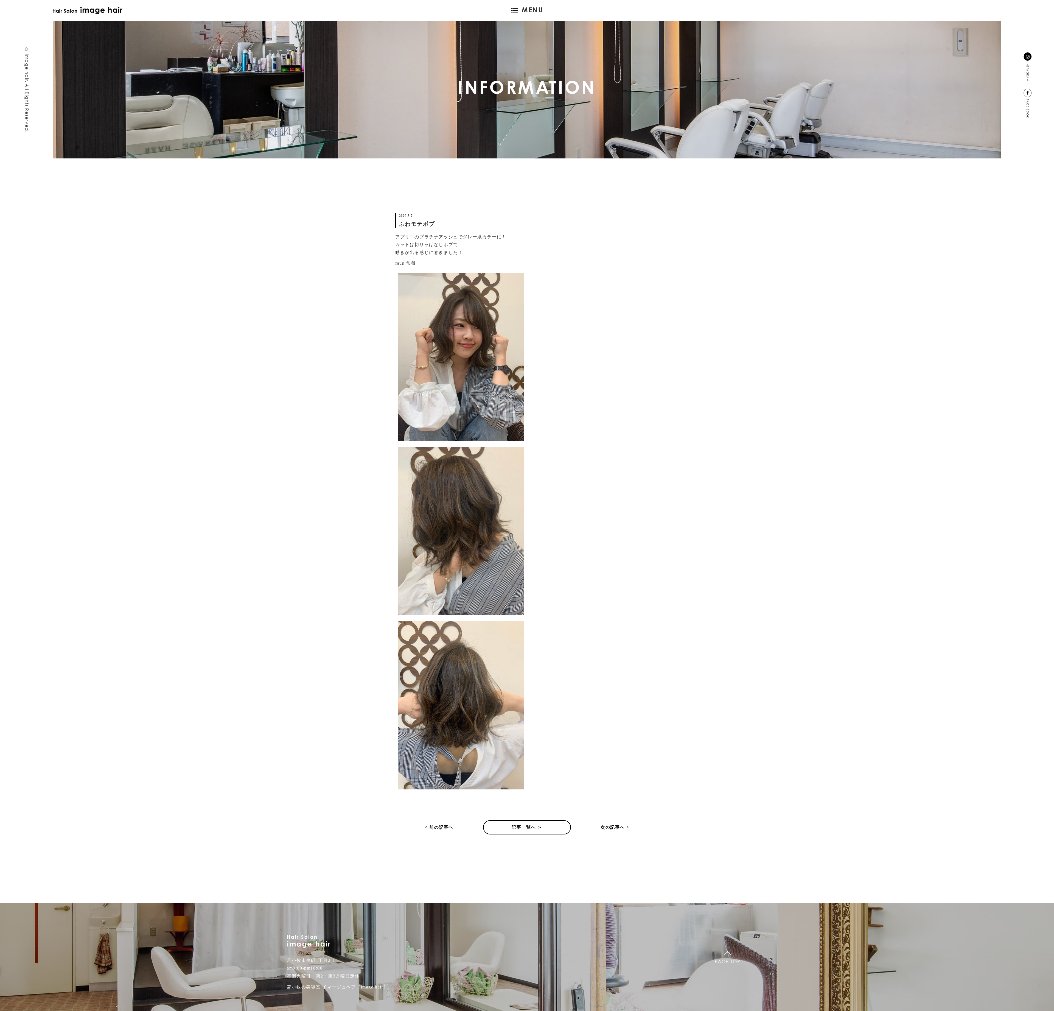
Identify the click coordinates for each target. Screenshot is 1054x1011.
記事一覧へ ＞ (527, 827)
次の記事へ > (615, 827)
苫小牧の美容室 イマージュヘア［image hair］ (337, 987)
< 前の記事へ (439, 827)
